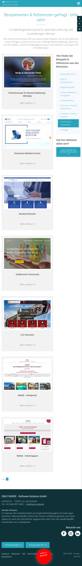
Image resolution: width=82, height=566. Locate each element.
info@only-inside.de (11, 2)
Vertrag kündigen (12, 545)
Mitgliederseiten (68, 87)
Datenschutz (15, 554)
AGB (23, 554)
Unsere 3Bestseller (44, 554)
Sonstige (64, 129)
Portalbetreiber (67, 100)
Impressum (5, 554)
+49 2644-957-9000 (11, 5)
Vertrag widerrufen (36, 545)
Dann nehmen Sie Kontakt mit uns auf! (68, 151)
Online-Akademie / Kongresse (69, 94)
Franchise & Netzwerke (66, 123)
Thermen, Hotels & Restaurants (69, 107)
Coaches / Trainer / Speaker (69, 115)
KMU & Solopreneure (67, 81)
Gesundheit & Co (68, 74)
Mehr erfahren (26, 103)
